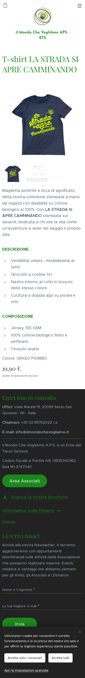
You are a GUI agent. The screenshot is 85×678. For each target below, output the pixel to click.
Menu (79, 5)
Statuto (8, 521)
